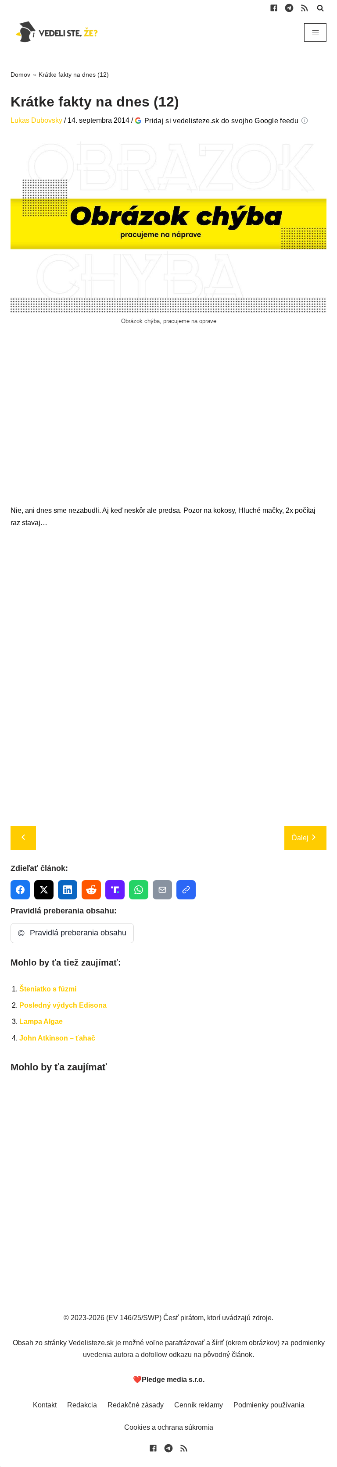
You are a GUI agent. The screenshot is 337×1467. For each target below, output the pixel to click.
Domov (20, 74)
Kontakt (45, 1405)
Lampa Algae (41, 1021)
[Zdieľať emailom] (162, 889)
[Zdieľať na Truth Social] (115, 889)
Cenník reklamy (198, 1405)
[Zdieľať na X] (44, 889)
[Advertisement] (168, 424)
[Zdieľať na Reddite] (91, 889)
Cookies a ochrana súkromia (168, 1427)
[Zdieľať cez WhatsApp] (138, 889)
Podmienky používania (269, 1405)
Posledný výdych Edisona (63, 1005)
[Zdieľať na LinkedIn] (67, 889)
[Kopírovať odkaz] (186, 889)
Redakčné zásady (136, 1405)
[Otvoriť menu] (315, 32)
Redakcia (82, 1405)
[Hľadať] (320, 8)
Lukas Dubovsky (36, 120)
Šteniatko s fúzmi (47, 989)
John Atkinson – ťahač (57, 1038)
